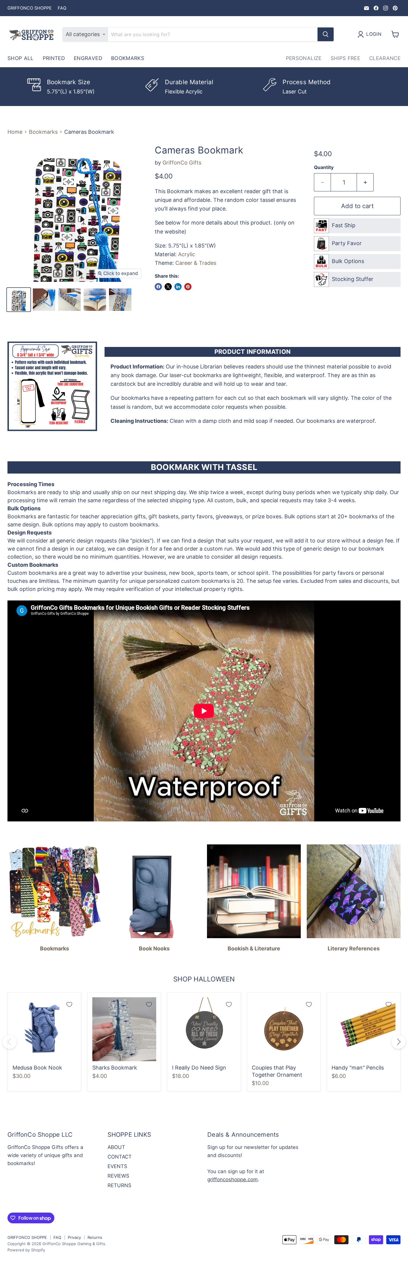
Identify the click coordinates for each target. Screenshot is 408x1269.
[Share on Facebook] (158, 286)
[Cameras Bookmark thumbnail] (18, 299)
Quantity (324, 167)
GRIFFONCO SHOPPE (29, 8)
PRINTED (54, 58)
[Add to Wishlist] (69, 1004)
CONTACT (120, 1157)
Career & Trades (195, 263)
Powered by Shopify (26, 1250)
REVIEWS (118, 1176)
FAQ (62, 8)
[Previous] (9, 1042)
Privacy (74, 1237)
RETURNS (119, 1185)
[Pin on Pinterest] (187, 286)
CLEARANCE (385, 58)
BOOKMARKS (127, 58)
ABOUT (116, 1147)
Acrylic (186, 254)
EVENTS (117, 1166)
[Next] (398, 1042)
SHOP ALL (20, 58)
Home (14, 132)
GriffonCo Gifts (181, 162)
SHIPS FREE (345, 58)
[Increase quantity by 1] (365, 182)
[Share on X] (168, 286)
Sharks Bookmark (114, 1067)
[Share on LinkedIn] (178, 286)
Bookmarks (43, 132)
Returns (95, 1237)
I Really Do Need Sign (199, 1067)
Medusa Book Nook (37, 1067)
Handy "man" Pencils (358, 1067)
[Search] (325, 34)
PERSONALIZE (304, 58)
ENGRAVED (88, 58)
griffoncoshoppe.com (232, 1179)
